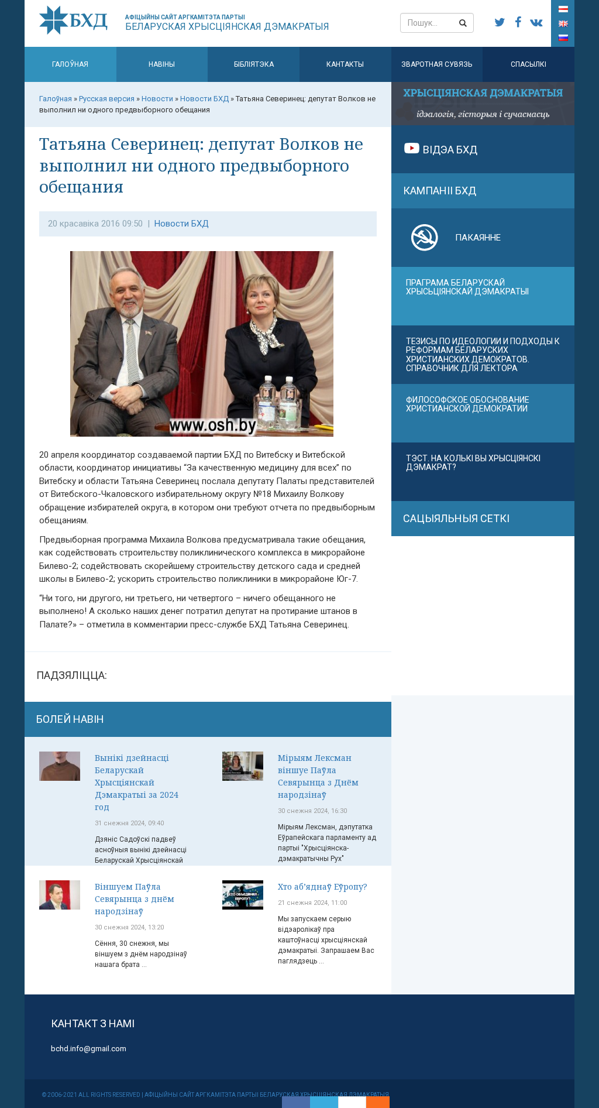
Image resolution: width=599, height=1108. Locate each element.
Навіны (162, 64)
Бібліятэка (254, 64)
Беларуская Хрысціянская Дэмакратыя (227, 23)
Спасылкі (528, 64)
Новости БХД (181, 223)
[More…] (372, 1102)
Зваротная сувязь (436, 64)
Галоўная (70, 64)
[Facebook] (296, 1102)
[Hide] (383, 1102)
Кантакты (345, 64)
